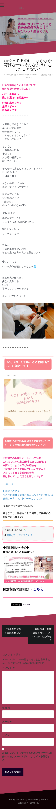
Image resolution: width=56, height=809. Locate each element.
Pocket (27, 604)
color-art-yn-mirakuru (28, 74)
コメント (8, 668)
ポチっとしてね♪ (33, 498)
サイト (5, 735)
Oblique (21, 802)
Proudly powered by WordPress (23, 799)
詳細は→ (26, 589)
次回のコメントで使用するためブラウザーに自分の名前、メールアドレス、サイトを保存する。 (27, 756)
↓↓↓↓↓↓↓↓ (8, 484)
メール (7, 721)
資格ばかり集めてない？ (20, 535)
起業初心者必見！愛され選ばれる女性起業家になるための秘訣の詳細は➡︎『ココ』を (28, 495)
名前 (6, 707)
